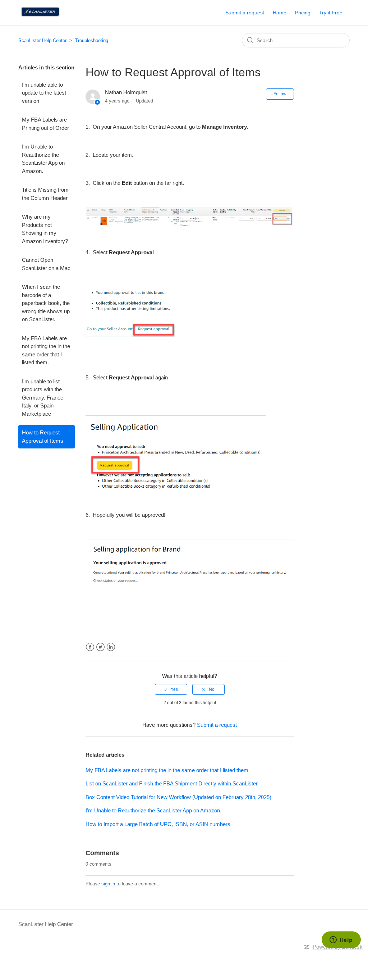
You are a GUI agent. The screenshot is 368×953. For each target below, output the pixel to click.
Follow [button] (279, 93)
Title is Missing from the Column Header (45, 194)
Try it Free (330, 12)
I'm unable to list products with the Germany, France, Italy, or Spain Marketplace (43, 397)
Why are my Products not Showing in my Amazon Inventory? (45, 229)
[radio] (171, 689)
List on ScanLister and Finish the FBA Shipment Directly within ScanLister (172, 783)
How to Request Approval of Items (42, 436)
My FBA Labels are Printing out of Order (45, 124)
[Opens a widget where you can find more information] (341, 940)
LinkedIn (110, 647)
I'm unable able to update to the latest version (44, 93)
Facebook (90, 647)
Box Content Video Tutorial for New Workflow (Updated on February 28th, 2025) (178, 797)
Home (279, 12)
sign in (108, 883)
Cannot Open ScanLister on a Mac (46, 264)
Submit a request (244, 12)
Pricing (302, 12)
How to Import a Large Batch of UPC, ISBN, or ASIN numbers (158, 824)
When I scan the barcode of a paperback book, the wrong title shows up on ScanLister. (46, 303)
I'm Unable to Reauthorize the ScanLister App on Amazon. (43, 158)
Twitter (100, 647)
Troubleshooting (91, 40)
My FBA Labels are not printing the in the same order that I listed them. (46, 350)
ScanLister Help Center (42, 40)
